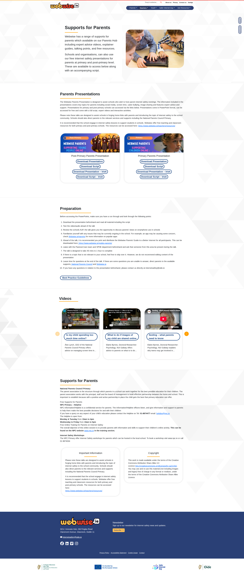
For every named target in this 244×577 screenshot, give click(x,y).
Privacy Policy (104, 553)
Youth (153, 8)
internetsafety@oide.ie (72, 537)
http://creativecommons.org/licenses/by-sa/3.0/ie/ (156, 466)
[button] (90, 161)
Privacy (175, 2)
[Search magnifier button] (161, 2)
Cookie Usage (133, 553)
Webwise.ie (101, 264)
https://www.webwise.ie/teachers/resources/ (156, 126)
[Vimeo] (71, 543)
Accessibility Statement (118, 553)
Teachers (143, 8)
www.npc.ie (89, 431)
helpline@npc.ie (163, 413)
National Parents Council (81, 264)
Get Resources (183, 8)
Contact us (182, 2)
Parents (132, 8)
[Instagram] (76, 543)
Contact (141, 553)
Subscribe (118, 530)
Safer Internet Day (166, 8)
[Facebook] (62, 543)
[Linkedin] (67, 543)
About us (168, 2)
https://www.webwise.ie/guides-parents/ (95, 243)
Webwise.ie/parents (77, 236)
